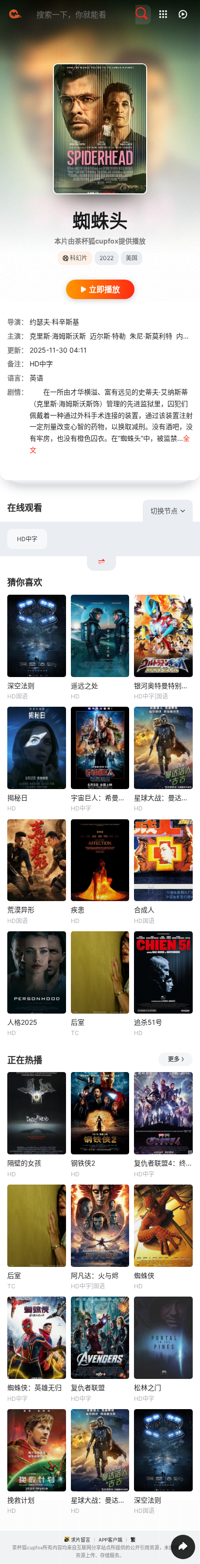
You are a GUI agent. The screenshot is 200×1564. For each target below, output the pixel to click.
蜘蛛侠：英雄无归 (34, 1387)
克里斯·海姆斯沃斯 (58, 336)
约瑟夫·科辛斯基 (54, 322)
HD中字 (27, 539)
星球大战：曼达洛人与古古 (163, 797)
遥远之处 (84, 685)
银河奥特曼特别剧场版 (163, 685)
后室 (77, 1022)
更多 (174, 1059)
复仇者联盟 (88, 1387)
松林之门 (147, 1387)
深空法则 (20, 685)
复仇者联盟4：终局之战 (163, 1163)
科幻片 (78, 258)
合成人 (144, 909)
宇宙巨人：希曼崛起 (100, 797)
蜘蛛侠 (144, 1275)
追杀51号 (148, 1022)
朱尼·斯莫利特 (151, 336)
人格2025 (22, 1022)
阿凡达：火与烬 (94, 1275)
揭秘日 (17, 797)
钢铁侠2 (83, 1163)
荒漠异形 (20, 909)
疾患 (77, 909)
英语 (36, 378)
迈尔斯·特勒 (108, 336)
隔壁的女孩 (24, 1163)
